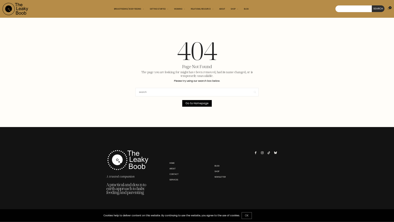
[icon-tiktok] (269, 153)
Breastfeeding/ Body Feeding (127, 9)
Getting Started (157, 9)
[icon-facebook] (256, 153)
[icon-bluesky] (276, 153)
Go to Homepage (197, 103)
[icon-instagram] (263, 153)
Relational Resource (201, 9)
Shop (233, 9)
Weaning (178, 9)
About (222, 9)
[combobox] (353, 8)
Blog (246, 9)
